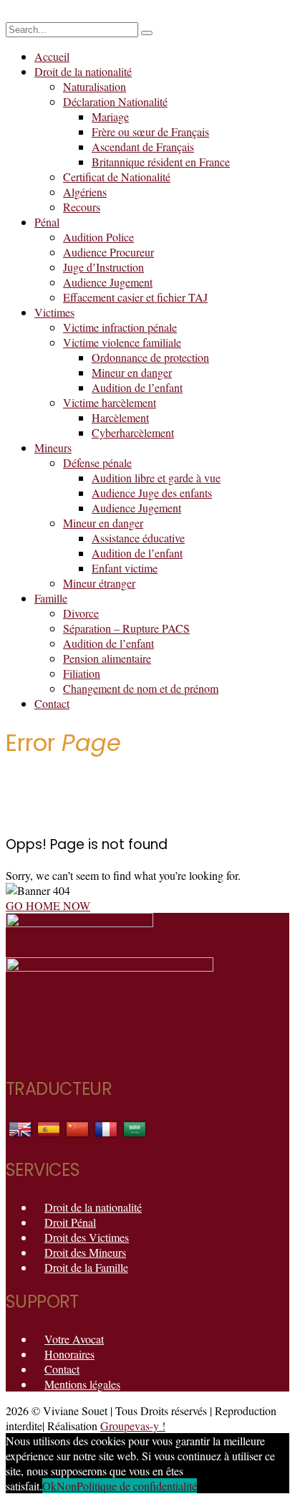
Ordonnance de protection (150, 357)
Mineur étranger (99, 582)
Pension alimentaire (107, 658)
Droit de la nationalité (83, 71)
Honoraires (69, 1353)
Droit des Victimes (86, 1237)
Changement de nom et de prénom (140, 688)
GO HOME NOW (48, 905)
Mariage (110, 116)
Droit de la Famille (86, 1267)
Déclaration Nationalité (115, 101)
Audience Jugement (108, 281)
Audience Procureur (108, 251)
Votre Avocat (74, 1338)
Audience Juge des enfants (152, 492)
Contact (51, 703)
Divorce (81, 613)
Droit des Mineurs (85, 1252)
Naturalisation (94, 86)
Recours (81, 206)
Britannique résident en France (161, 161)
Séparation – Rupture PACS (126, 628)
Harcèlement (120, 417)
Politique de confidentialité (137, 1485)
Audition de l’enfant (137, 387)
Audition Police (98, 236)
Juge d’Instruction (103, 266)
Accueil (51, 56)
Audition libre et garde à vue (156, 477)
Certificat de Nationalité (116, 176)
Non (67, 1485)
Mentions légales (82, 1384)
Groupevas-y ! (132, 1425)
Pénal (46, 221)
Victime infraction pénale (120, 327)
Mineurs (53, 447)
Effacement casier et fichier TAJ (135, 297)
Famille (50, 597)
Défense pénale (97, 462)
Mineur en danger (132, 372)
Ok (49, 1485)
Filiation (81, 673)
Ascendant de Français (143, 146)
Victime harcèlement (109, 402)
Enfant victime (125, 567)
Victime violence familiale (122, 342)
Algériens (85, 191)
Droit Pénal (70, 1222)
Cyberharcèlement (133, 432)
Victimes (54, 312)
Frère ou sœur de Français (150, 131)
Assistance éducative (138, 537)
